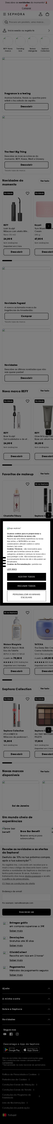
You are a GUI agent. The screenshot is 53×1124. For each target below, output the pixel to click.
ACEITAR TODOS (26, 577)
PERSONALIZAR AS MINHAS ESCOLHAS (26, 596)
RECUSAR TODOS (26, 586)
